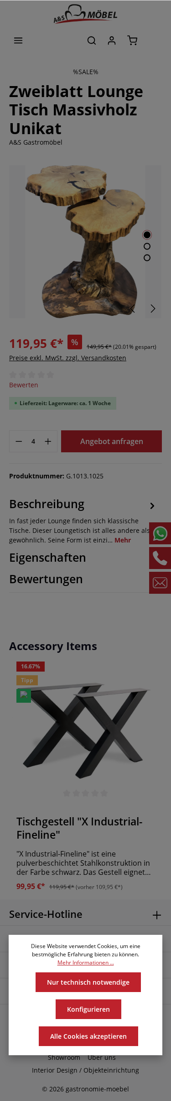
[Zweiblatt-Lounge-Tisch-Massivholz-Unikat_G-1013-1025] (85, 241)
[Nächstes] (152, 308)
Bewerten (23, 384)
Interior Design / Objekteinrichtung (85, 1070)
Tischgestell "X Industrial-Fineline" (79, 828)
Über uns (102, 1057)
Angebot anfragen (111, 441)
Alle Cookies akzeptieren (88, 1036)
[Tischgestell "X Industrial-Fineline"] (85, 731)
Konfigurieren (88, 1009)
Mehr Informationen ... (85, 962)
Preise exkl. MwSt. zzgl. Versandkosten (67, 357)
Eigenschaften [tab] (47, 557)
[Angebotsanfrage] (153, 40)
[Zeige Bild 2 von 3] (147, 246)
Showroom (64, 1057)
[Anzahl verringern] (18, 441)
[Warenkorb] (132, 40)
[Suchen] (92, 40)
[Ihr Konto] (112, 40)
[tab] (83, 521)
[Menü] (18, 40)
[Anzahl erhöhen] (48, 441)
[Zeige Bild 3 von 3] (147, 258)
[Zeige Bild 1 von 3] (147, 235)
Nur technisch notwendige (88, 982)
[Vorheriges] (133, 308)
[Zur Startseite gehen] (86, 14)
